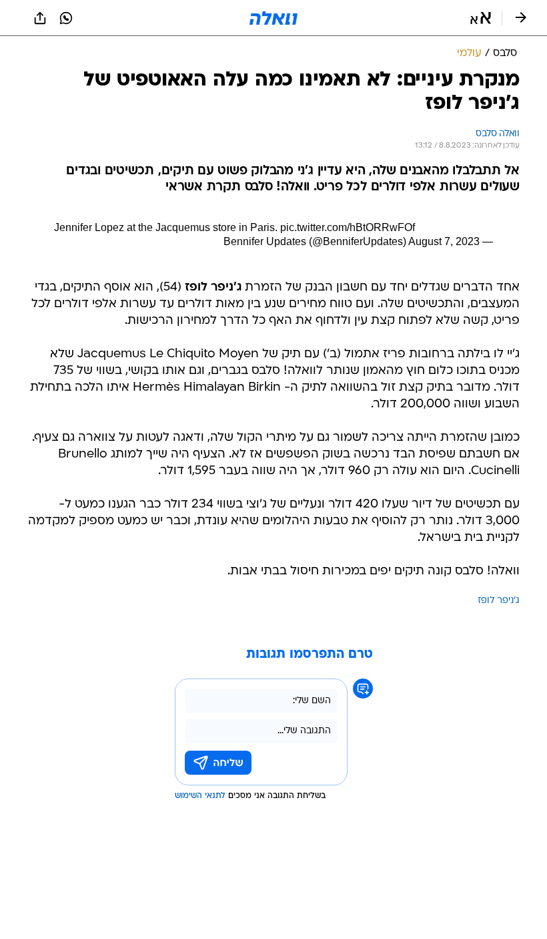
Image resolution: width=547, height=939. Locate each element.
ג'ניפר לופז (499, 600)
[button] (480, 18)
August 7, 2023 (444, 241)
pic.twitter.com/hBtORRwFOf (347, 227)
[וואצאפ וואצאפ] (66, 18)
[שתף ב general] (40, 18)
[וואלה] (273, 18)
